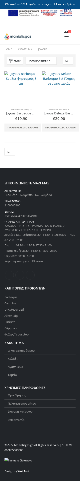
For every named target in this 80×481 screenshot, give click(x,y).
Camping (10, 303)
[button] (7, 27)
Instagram (30, 275)
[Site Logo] (17, 36)
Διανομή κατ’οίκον (20, 411)
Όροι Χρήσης (17, 395)
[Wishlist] (71, 28)
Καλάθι (12, 359)
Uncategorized (14, 309)
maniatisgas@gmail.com (20, 216)
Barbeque (11, 297)
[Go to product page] (21, 88)
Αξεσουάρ (11, 316)
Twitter (19, 275)
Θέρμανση (11, 328)
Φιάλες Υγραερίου (16, 334)
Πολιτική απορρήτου (22, 403)
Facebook (9, 275)
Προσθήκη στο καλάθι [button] (23, 127)
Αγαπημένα (15, 367)
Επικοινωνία (16, 420)
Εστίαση (9, 322)
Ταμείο (12, 375)
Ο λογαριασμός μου (21, 351)
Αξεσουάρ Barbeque (21, 109)
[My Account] (61, 28)
